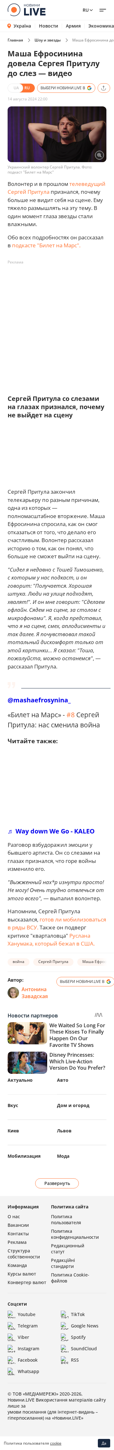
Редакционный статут (67, 1249)
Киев (13, 1131)
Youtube (26, 1314)
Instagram (28, 1349)
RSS (75, 1360)
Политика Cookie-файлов (70, 1278)
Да (104, 1443)
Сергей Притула (53, 961)
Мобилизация (24, 1156)
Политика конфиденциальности (75, 1234)
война (18, 961)
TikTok (78, 1314)
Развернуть (57, 1183)
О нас (14, 1216)
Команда (17, 1265)
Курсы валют (22, 1274)
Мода (63, 1156)
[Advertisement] (57, 324)
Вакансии (18, 1225)
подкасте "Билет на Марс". (46, 245)
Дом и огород (73, 1105)
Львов (64, 1131)
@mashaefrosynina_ (39, 700)
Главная (15, 40)
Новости (48, 25)
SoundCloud (84, 1349)
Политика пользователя (66, 1219)
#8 (70, 714)
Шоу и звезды (48, 40)
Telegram (28, 1326)
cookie (55, 1443)
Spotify (78, 1337)
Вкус (13, 1105)
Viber (23, 1337)
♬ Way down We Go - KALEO (51, 831)
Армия (73, 25)
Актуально (20, 1080)
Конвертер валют (27, 1282)
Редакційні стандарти (63, 1263)
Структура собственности (24, 1254)
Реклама (17, 1242)
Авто (62, 1080)
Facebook (28, 1360)
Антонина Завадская (35, 993)
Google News (84, 1326)
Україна (22, 26)
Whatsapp (28, 1371)
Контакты (18, 1234)
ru (86, 10)
